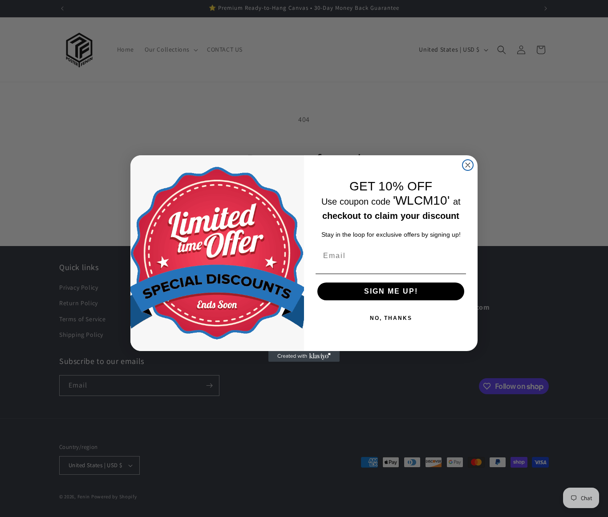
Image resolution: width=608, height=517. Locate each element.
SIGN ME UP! (391, 291)
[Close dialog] (467, 165)
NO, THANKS (391, 318)
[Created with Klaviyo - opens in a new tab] (304, 356)
